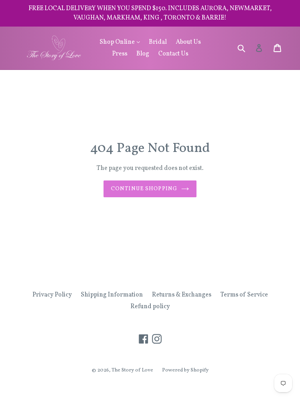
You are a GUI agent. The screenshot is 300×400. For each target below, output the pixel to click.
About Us (188, 42)
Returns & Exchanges (181, 295)
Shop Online (122, 42)
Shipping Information (112, 295)
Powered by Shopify (185, 370)
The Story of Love (132, 370)
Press (119, 54)
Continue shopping (144, 189)
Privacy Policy (52, 295)
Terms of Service (244, 295)
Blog (142, 54)
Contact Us (173, 54)
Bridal (158, 42)
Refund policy (150, 306)
